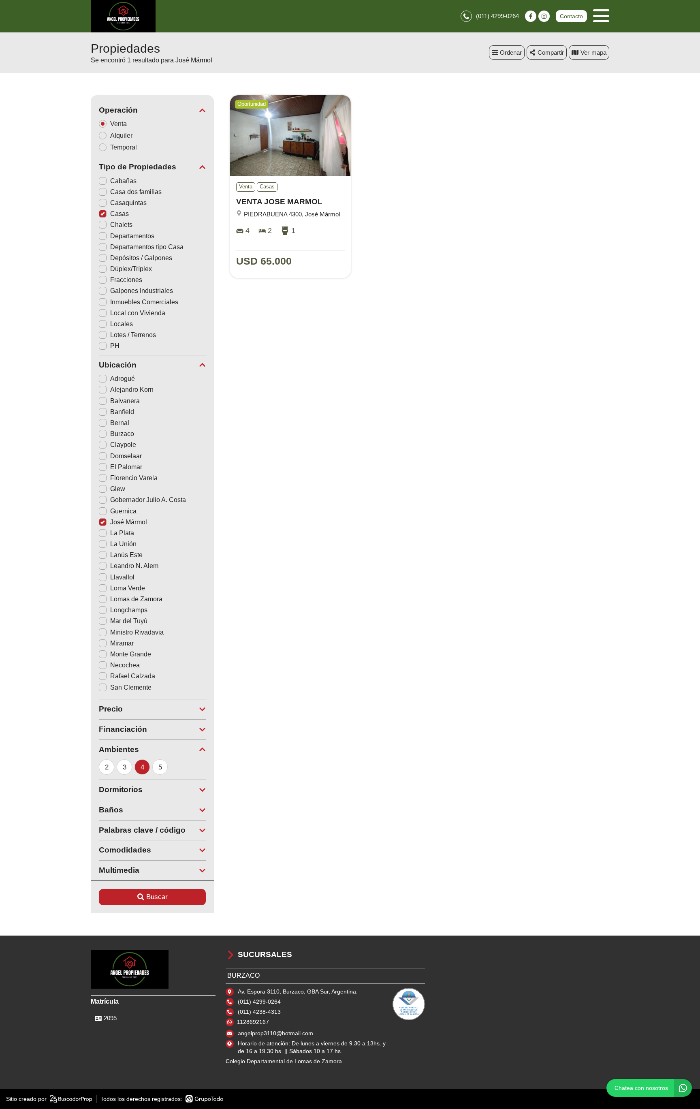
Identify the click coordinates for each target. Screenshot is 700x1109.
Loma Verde (127, 588)
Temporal (123, 147)
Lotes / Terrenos (133, 334)
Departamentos (132, 236)
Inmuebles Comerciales (144, 302)
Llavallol (122, 577)
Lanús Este (126, 554)
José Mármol (128, 522)
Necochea (125, 665)
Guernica (123, 511)
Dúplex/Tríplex (131, 268)
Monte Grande (130, 654)
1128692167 (253, 1022)
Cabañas (123, 180)
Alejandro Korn (132, 389)
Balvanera (125, 400)
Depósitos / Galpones (141, 257)
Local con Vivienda (137, 313)
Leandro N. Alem (134, 565)
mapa (598, 52)
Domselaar (126, 456)
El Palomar (126, 467)
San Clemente (131, 687)
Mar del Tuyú (128, 621)
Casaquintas (128, 202)
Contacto (571, 16)
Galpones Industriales (141, 290)
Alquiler (121, 135)
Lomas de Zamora (136, 599)
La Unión (123, 544)
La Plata (122, 533)
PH (115, 345)
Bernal (119, 422)
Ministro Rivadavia (137, 632)
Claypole (123, 444)
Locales (121, 324)
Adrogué (122, 378)
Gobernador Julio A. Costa (148, 499)
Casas (119, 213)
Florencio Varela (134, 477)
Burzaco (122, 433)
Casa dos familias (136, 191)
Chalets (121, 224)
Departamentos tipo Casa (147, 247)
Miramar (122, 643)
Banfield (122, 411)
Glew (117, 488)
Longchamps (128, 610)
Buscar (157, 897)
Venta (118, 123)
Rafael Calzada (132, 676)
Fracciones (126, 279)
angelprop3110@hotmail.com (275, 1033)
